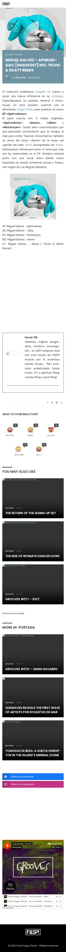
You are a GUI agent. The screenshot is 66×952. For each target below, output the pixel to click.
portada (9, 54)
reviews (19, 54)
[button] (10, 430)
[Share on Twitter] (52, 402)
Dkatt (28, 145)
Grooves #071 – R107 (22, 599)
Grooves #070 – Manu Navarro (31, 669)
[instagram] (7, 390)
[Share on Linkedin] (62, 402)
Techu (59, 145)
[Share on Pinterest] (57, 402)
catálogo (57, 96)
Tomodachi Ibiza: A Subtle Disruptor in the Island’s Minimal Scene (33, 753)
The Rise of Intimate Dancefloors (32, 556)
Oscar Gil (20, 77)
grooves (9, 594)
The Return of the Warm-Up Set (30, 513)
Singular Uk (42, 91)
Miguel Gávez (25, 109)
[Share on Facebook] (48, 402)
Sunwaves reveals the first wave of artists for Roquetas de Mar (32, 710)
